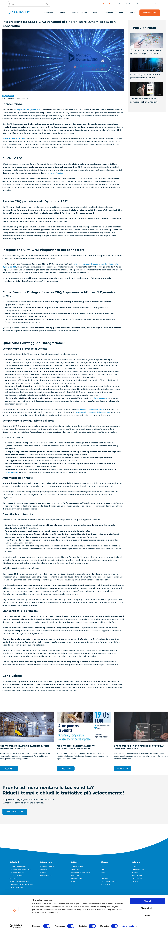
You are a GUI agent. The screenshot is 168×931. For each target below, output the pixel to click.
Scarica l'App (107, 4)
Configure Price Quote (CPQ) (20, 870)
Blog (102, 867)
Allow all (147, 901)
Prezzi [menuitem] (120, 13)
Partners (135, 872)
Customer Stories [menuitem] (79, 13)
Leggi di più (9, 768)
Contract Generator (17, 872)
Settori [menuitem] (62, 13)
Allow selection (147, 908)
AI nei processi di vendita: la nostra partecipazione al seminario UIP (76, 747)
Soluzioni (14, 862)
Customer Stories (138, 870)
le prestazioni (100, 398)
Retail (73, 881)
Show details (128, 926)
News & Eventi (137, 875)
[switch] (70, 926)
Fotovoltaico (75, 870)
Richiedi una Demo (14, 811)
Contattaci (135, 881)
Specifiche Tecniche (16, 887)
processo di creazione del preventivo (92, 412)
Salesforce (43, 870)
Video (103, 872)
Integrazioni (46, 862)
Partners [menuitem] (109, 13)
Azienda (136, 862)
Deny (147, 915)
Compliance (142, 4)
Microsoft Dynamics (47, 867)
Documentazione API (108, 881)
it (155, 4)
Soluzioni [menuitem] (49, 13)
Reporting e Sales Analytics (19, 881)
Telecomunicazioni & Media (80, 872)
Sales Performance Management (21, 884)
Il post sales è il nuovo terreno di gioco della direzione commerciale (139, 747)
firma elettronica (55, 173)
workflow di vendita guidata (90, 409)
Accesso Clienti (124, 4)
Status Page (105, 884)
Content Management (18, 867)
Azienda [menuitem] (132, 13)
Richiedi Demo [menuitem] (149, 13)
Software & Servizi (77, 878)
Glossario (104, 878)
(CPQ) (28, 110)
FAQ (102, 875)
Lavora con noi (137, 878)
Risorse (104, 862)
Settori (74, 862)
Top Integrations (46, 875)
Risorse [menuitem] (95, 13)
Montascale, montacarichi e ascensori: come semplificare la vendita (24, 747)
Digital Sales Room (16, 875)
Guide (103, 870)
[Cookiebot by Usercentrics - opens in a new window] (16, 926)
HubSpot (43, 872)
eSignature (13, 878)
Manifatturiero (76, 875)
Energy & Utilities (77, 867)
